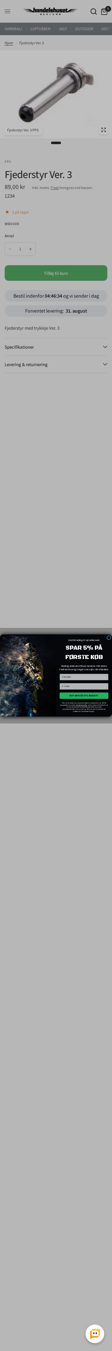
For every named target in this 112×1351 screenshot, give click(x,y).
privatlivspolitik (81, 705)
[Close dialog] (108, 637)
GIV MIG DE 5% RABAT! (84, 695)
